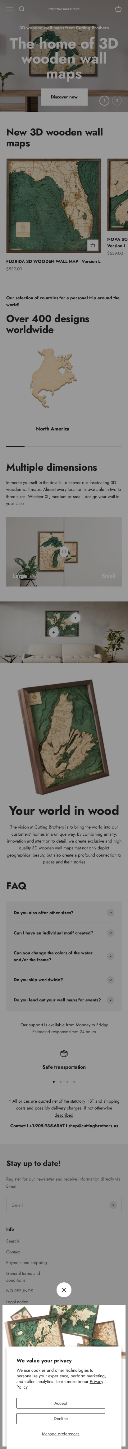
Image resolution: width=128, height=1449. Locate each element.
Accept (60, 1403)
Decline (61, 1418)
